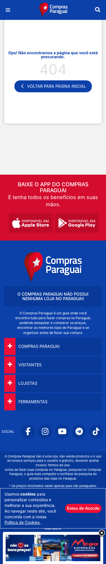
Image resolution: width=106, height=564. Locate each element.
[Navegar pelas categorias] (8, 10)
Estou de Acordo (83, 508)
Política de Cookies (23, 522)
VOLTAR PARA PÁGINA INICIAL (56, 86)
